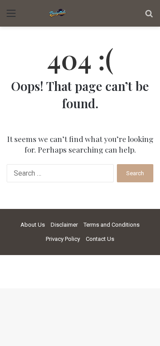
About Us (32, 224)
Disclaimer (64, 224)
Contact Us (100, 239)
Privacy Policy (63, 239)
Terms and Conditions (112, 224)
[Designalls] (57, 13)
